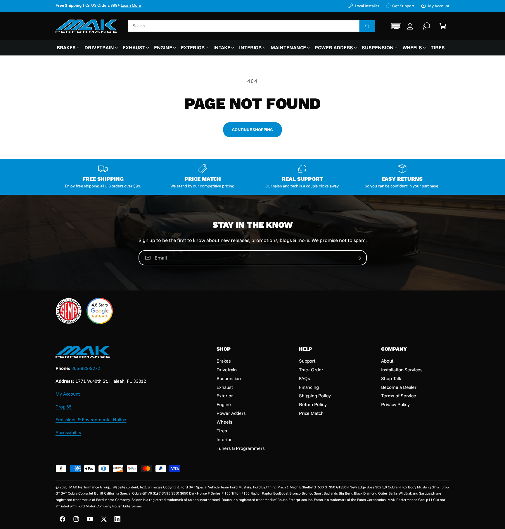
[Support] (426, 26)
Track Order (311, 370)
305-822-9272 (85, 368)
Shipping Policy (315, 396)
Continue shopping (252, 129)
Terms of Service (398, 396)
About (387, 361)
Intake (221, 47)
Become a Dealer (398, 387)
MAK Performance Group (89, 487)
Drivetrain (99, 47)
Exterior (193, 47)
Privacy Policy (395, 404)
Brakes (66, 47)
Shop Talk (391, 378)
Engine (163, 47)
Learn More (131, 8)
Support (307, 361)
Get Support (403, 5)
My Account (438, 5)
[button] (396, 26)
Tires (222, 431)
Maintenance (288, 47)
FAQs (304, 378)
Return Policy (313, 404)
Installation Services (401, 370)
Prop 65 (64, 407)
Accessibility (68, 432)
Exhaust (134, 47)
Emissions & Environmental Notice (91, 419)
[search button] (367, 26)
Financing (309, 387)
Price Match (311, 413)
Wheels (412, 47)
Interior (250, 47)
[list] (252, 177)
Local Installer (367, 5)
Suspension (377, 47)
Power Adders (334, 47)
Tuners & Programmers (240, 448)
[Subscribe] (359, 257)
